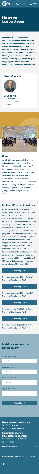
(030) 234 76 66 (12, 425)
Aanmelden (18, 403)
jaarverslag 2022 (18, 318)
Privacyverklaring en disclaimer (14, 456)
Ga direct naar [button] (9, 446)
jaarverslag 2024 (18, 287)
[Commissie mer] (6, 3)
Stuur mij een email (19, 102)
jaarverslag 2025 (18, 271)
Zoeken (20, 4)
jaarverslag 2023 (18, 302)
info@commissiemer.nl (15, 428)
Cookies (32, 456)
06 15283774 (14, 104)
